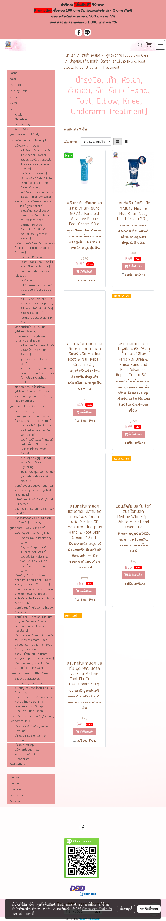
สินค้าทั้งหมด (17, 789)
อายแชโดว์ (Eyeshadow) (35, 210)
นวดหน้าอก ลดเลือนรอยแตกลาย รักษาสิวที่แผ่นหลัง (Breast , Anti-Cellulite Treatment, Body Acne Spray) (34, 596)
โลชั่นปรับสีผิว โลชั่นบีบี (33, 561)
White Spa (21, 129)
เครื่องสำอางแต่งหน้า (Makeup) (28, 140)
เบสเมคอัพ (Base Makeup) (31, 173)
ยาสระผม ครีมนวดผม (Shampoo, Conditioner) (30, 680)
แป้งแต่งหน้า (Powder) (28, 145)
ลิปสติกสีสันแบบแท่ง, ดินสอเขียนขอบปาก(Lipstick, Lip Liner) (37, 289)
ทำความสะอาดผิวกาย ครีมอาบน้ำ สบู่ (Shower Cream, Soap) (34, 637)
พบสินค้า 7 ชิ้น (75, 129)
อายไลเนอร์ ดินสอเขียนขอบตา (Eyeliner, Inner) (36, 217)
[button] (138, 45)
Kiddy (18, 114)
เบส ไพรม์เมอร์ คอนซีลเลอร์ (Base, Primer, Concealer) (36, 194)
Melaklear (21, 119)
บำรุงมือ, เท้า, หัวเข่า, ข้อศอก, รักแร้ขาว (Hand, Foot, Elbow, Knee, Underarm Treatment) (33, 580)
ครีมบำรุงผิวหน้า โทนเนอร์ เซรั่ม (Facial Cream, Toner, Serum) (33, 418)
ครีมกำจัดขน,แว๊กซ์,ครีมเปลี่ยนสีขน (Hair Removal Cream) (33, 619)
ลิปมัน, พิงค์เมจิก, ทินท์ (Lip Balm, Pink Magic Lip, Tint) (36, 301)
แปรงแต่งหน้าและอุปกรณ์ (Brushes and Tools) (30, 338)
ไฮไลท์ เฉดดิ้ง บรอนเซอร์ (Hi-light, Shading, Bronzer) (37, 264)
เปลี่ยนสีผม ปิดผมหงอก (29, 711)
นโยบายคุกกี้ (26, 913)
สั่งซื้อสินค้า (86, 271)
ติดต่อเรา (15, 801)
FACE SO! (15, 84)
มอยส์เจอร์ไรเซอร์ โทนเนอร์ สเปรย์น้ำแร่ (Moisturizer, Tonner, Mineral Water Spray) (36, 446)
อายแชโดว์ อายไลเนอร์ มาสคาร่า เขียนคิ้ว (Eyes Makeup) (33, 203)
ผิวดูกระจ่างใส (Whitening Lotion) (36, 540)
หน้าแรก (14, 777)
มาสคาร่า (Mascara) (31, 224)
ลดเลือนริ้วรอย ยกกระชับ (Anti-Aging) (35, 432)
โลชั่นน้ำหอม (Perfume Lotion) (33, 568)
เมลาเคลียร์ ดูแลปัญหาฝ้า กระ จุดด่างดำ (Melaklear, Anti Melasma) (37, 476)
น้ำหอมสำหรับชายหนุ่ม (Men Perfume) (30, 737)
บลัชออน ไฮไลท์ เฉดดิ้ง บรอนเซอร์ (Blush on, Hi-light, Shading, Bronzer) (35, 248)
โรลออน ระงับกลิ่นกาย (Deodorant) (28, 756)
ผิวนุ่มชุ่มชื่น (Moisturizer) (35, 556)
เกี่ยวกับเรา (16, 783)
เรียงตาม (72, 141)
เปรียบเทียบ (86, 280)
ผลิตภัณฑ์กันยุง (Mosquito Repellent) (31, 628)
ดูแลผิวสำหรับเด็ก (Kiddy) (25, 134)
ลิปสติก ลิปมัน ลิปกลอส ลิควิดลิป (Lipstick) (34, 273)
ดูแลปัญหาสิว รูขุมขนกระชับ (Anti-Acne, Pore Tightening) (36, 462)
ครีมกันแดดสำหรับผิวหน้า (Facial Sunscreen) (34, 501)
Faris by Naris (18, 91)
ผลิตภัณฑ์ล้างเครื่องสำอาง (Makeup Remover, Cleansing (33, 389)
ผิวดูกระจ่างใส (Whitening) (36, 425)
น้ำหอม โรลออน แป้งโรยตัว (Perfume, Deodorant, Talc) (32, 718)
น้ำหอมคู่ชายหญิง (24, 745)
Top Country (23, 124)
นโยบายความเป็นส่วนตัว (97, 909)
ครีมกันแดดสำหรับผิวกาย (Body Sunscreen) (34, 609)
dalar (13, 78)
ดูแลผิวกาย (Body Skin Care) (27, 527)
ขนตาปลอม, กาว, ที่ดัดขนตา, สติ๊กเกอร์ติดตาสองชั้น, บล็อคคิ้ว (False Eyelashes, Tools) (37, 375)
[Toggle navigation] (160, 45)
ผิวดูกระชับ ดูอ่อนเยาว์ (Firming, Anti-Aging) (33, 549)
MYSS (13, 103)
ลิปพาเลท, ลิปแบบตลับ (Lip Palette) (36, 319)
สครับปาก (26, 280)
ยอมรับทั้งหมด (149, 909)
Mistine (14, 97)
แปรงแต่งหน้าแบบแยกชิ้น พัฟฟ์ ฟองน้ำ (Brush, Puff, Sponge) (37, 350)
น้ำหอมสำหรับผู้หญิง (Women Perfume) (32, 728)
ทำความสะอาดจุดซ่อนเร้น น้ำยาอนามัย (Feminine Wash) (33, 665)
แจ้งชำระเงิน (17, 795)
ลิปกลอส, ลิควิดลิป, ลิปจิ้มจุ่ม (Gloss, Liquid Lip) (37, 310)
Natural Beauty (24, 411)
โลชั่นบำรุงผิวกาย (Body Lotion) (34, 533)
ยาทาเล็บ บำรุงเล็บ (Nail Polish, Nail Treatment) (33, 398)
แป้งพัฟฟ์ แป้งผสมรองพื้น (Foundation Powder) (35, 152)
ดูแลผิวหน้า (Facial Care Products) (30, 406)
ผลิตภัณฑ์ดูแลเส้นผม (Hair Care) (29, 673)
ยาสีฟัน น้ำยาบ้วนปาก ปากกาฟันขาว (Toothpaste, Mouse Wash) (34, 656)
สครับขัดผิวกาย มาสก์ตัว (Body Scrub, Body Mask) (33, 647)
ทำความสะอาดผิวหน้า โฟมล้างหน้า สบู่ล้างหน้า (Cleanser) (34, 520)
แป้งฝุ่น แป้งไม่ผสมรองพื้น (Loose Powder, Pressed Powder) (36, 164)
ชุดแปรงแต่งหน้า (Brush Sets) (34, 361)
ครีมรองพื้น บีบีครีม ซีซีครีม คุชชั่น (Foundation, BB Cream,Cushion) (36, 183)
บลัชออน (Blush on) (32, 257)
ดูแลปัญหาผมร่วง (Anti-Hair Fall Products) (34, 690)
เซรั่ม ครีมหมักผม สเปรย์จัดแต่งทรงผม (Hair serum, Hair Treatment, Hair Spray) (33, 702)
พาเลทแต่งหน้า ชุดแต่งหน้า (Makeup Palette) (30, 329)
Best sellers (17, 764)
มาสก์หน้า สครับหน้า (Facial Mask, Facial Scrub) (35, 510)
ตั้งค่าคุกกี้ (126, 909)
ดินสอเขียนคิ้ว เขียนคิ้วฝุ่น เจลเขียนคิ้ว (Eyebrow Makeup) (35, 234)
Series (14, 109)
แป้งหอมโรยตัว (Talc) (27, 749)
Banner (14, 72)
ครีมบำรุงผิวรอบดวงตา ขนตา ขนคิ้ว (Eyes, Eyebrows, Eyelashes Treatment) (35, 490)
